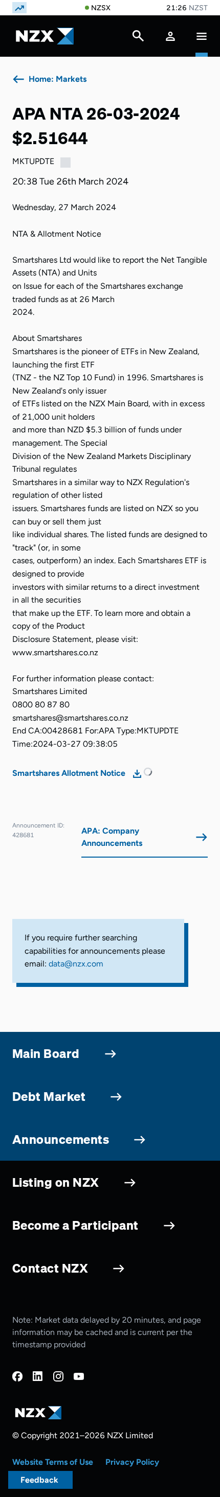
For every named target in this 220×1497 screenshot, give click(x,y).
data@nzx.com (76, 964)
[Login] (170, 36)
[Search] (138, 38)
